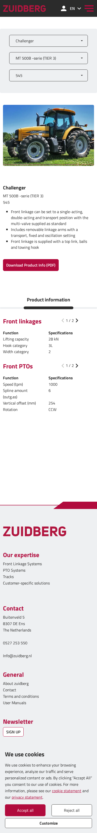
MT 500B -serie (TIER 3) (36, 58)
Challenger (25, 41)
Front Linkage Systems (22, 564)
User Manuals (15, 703)
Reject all (72, 810)
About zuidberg (16, 683)
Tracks (8, 577)
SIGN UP (13, 732)
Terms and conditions (21, 696)
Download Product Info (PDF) (30, 265)
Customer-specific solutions (26, 583)
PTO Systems (14, 570)
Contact (9, 690)
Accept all (25, 810)
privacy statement (27, 797)
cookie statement (66, 791)
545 (19, 75)
